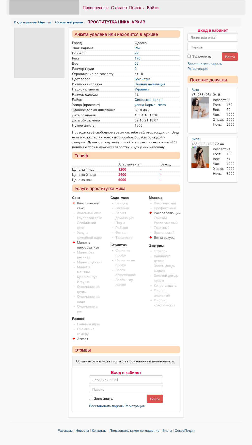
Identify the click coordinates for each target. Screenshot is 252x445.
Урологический (166, 222)
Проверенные (96, 7)
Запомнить (103, 398)
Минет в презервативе (88, 245)
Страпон (161, 250)
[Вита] (200, 107)
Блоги (167, 430)
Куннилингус (87, 276)
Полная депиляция (150, 83)
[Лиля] (200, 156)
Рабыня (121, 227)
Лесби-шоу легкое (124, 282)
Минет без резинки (85, 254)
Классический (165, 202)
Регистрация (135, 405)
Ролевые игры (88, 323)
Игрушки (84, 281)
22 (137, 52)
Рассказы (65, 430)
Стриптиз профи (122, 252)
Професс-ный (165, 207)
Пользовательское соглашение (134, 430)
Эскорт (82, 338)
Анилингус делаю (162, 258)
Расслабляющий (167, 212)
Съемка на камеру (85, 331)
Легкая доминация (124, 215)
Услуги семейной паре (89, 235)
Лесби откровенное (125, 272)
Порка (120, 222)
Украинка (142, 89)
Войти (153, 7)
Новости (82, 430)
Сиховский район (69, 21)
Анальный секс (89, 212)
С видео (119, 7)
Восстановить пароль (106, 405)
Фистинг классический (164, 302)
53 (137, 63)
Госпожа (122, 207)
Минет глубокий (90, 261)
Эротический (164, 232)
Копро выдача (165, 285)
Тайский (160, 217)
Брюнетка (142, 78)
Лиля (195, 138)
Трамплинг (124, 237)
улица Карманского (150, 104)
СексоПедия (185, 430)
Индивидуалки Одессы (32, 21)
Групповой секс (89, 217)
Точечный (162, 227)
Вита (195, 89)
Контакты (99, 430)
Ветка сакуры (164, 237)
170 (138, 58)
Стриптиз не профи (125, 262)
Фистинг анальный (162, 292)
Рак (137, 47)
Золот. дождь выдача (164, 268)
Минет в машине (83, 269)
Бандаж (121, 202)
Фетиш (120, 232)
